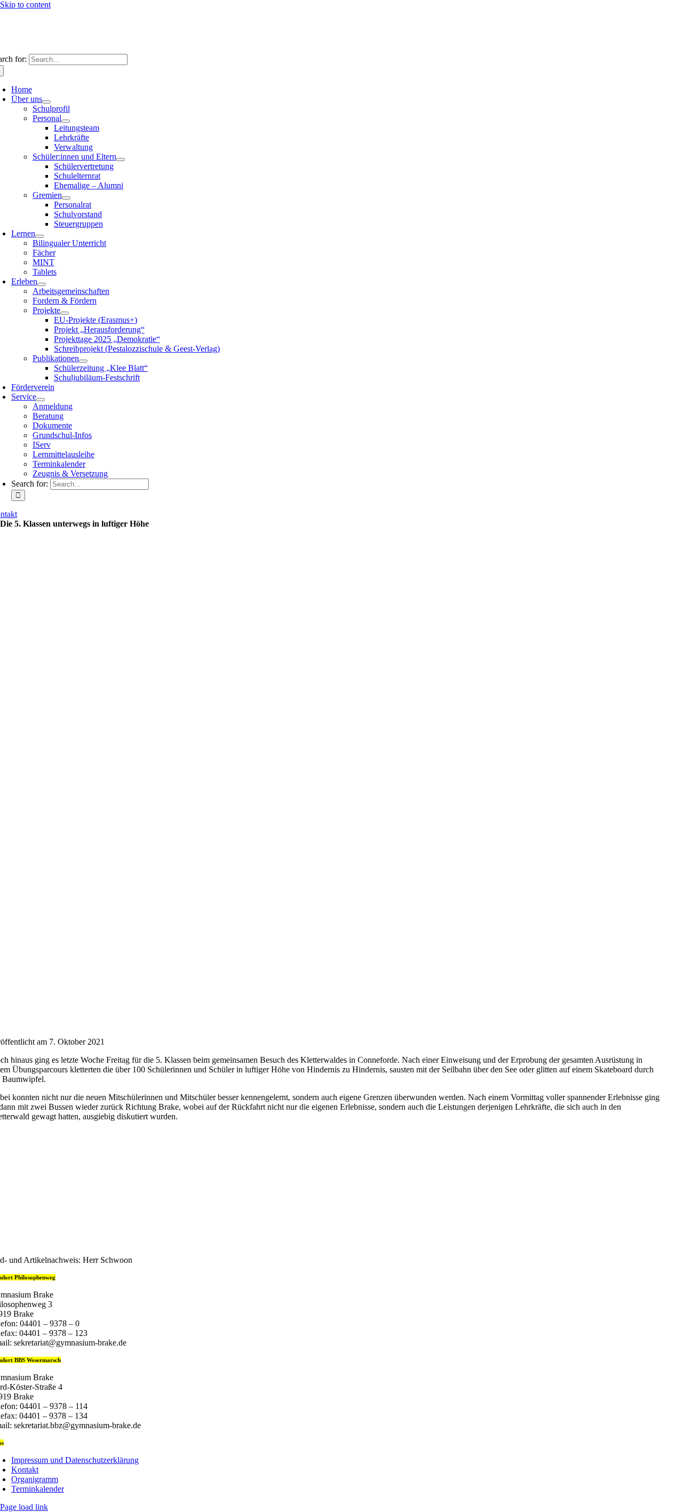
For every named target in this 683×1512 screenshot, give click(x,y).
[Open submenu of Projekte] (64, 313)
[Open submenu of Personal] (65, 121)
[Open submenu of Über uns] (46, 102)
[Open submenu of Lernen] (39, 236)
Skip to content (25, 4)
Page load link (24, 1506)
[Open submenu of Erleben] (41, 284)
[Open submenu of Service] (40, 399)
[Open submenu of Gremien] (66, 198)
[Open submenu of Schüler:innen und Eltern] (120, 159)
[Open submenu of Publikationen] (83, 361)
